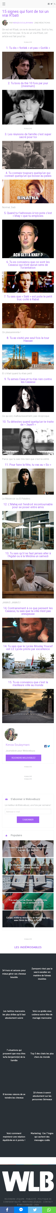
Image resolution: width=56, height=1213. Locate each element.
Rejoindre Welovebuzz (23, 758)
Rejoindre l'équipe (14, 1199)
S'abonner (28, 820)
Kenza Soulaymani (23, 23)
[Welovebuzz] (13, 4)
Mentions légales (32, 1202)
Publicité (31, 1199)
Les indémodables (28, 947)
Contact (48, 1202)
